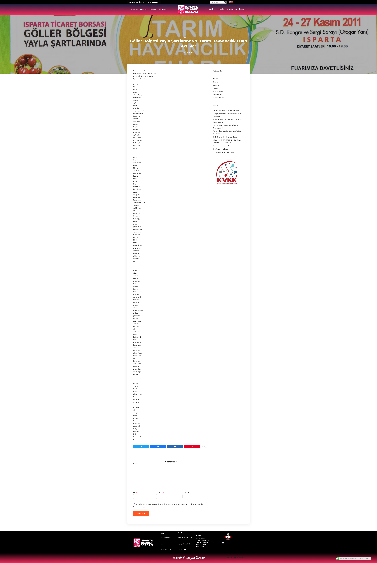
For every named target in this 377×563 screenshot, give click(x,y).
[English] (229, 2)
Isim (134, 493)
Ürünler (153, 9)
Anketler (215, 79)
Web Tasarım (239, 557)
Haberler (188, 37)
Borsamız (143, 9)
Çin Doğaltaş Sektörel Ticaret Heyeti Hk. (226, 110)
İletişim (241, 9)
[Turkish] (232, 2)
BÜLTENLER (200, 547)
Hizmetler (163, 9)
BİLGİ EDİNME (201, 544)
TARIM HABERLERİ (202, 540)
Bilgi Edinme (232, 9)
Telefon (163, 533)
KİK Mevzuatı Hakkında (220, 149)
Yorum (135, 464)
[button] (136, 2)
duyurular (200, 538)
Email (160, 493)
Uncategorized (217, 94)
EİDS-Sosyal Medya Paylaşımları (223, 152)
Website (187, 493)
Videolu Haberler (218, 98)
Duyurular (216, 85)
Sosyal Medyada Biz (184, 544)
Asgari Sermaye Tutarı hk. (221, 146)
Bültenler (220, 9)
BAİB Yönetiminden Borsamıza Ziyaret (225, 137)
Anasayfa (134, 9)
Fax (162, 544)
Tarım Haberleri (218, 91)
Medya (212, 9)
